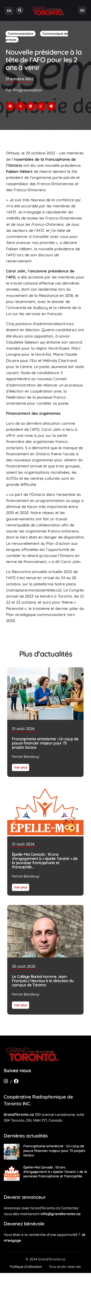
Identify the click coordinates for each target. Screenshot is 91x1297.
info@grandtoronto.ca (60, 1213)
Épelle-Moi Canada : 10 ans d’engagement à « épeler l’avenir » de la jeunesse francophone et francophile (45, 860)
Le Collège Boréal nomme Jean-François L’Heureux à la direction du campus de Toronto (43, 980)
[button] (20, 10)
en (9, 11)
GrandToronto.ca (19, 1114)
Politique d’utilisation (26, 1266)
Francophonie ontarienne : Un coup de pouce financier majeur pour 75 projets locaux (45, 743)
